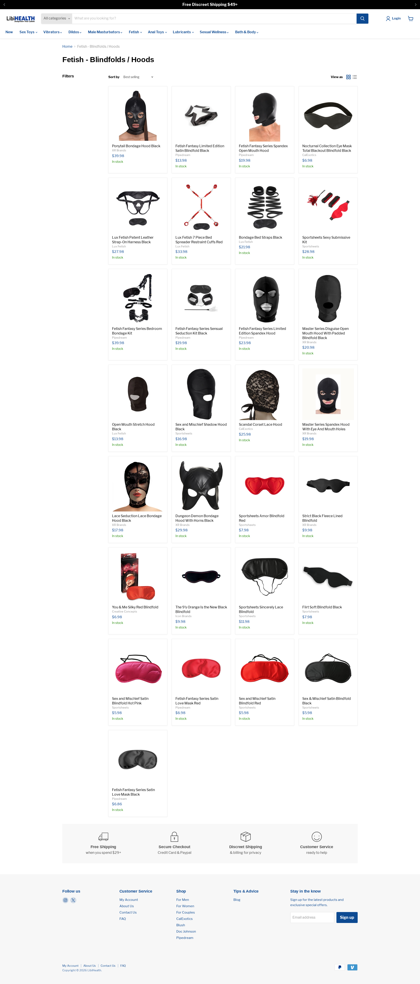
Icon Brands (183, 616)
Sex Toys (27, 32)
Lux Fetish (119, 246)
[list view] (355, 77)
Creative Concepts (124, 611)
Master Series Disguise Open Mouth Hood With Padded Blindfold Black (325, 333)
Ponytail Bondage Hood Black (136, 146)
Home (67, 47)
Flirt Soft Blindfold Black (322, 607)
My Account (128, 900)
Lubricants (182, 32)
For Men (182, 900)
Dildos (74, 32)
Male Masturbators (104, 32)
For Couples (185, 912)
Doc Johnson (186, 931)
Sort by (113, 77)
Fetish (134, 32)
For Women (185, 906)
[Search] (362, 19)
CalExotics (309, 155)
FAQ (122, 919)
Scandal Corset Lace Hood (260, 424)
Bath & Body (246, 32)
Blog (236, 900)
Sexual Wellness (213, 32)
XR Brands (119, 150)
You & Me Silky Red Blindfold (135, 607)
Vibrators (51, 32)
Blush (180, 925)
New (9, 32)
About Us (126, 906)
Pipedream (182, 155)
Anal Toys (156, 32)
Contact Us (128, 912)
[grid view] (348, 77)
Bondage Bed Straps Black (260, 237)
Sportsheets (310, 246)
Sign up (347, 917)
